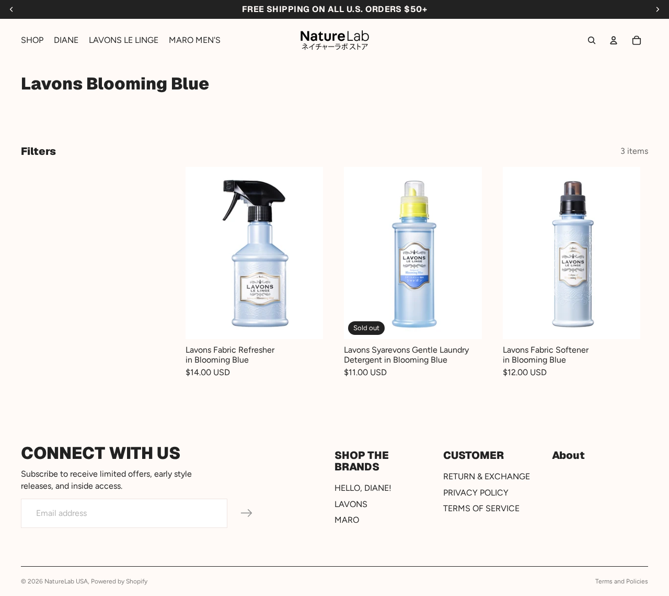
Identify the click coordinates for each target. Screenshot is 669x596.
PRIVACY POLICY (476, 492)
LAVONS (350, 504)
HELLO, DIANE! (362, 488)
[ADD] (307, 323)
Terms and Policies (621, 581)
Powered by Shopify (119, 581)
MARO (346, 520)
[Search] (591, 40)
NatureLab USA (66, 581)
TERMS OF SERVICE (481, 508)
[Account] (613, 40)
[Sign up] (247, 513)
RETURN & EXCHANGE (486, 476)
